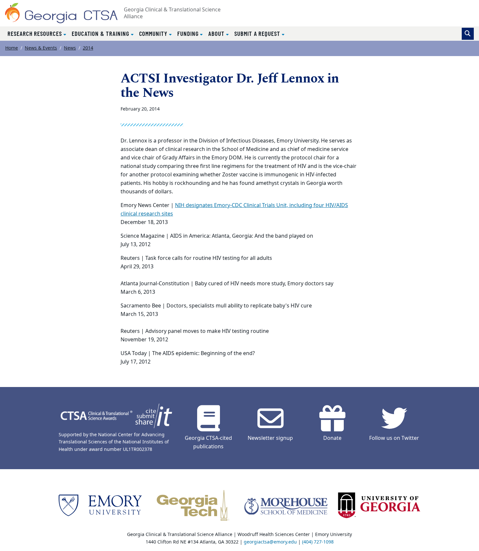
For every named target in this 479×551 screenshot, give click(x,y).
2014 (88, 48)
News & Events (41, 48)
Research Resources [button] (35, 33)
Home (11, 48)
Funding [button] (188, 33)
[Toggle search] (468, 34)
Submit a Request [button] (258, 33)
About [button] (217, 33)
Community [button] (154, 33)
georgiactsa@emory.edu (270, 542)
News (70, 48)
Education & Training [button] (101, 33)
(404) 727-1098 (318, 542)
